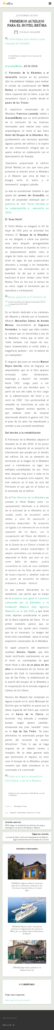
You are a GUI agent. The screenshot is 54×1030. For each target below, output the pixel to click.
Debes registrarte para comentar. (18, 1000)
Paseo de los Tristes (33, 812)
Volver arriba (7, 1025)
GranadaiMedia (13, 66)
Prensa (24, 806)
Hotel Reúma (22, 812)
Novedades (17, 806)
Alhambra (13, 812)
